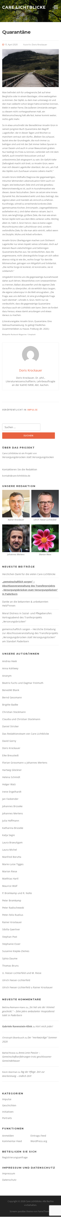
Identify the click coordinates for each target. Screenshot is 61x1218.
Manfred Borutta (11, 856)
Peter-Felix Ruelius (12, 914)
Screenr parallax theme (21, 1211)
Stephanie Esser (11, 944)
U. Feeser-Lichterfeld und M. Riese (21, 973)
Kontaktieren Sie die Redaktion (19, 469)
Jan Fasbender (10, 798)
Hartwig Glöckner (12, 770)
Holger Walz (9, 784)
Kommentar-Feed (12, 1141)
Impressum (8, 1173)
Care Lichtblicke (24, 7)
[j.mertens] (16, 538)
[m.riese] (45, 538)
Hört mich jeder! (44, 1026)
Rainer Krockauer (12, 922)
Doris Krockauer (39, 44)
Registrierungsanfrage (15, 1157)
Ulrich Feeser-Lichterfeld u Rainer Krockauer (27, 987)
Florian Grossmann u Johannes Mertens (24, 762)
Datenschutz (9, 1179)
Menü (56, 7)
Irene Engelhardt (11, 791)
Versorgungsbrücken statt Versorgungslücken (28, 457)
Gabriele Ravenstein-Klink (17, 1026)
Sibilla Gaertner (11, 929)
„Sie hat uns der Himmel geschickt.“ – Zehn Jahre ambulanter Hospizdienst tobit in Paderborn (28, 1011)
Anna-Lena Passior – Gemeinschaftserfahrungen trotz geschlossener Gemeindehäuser (27, 1057)
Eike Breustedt (10, 755)
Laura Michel (9, 849)
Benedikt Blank (10, 690)
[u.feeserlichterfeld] (45, 503)
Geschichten (9, 1105)
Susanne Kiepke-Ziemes (15, 951)
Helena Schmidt (11, 777)
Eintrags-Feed (38, 1135)
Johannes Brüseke (12, 806)
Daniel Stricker (10, 726)
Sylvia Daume (9, 958)
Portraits (7, 1118)
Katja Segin (8, 835)
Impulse (32, 409)
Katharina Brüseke (12, 828)
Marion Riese (9, 871)
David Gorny (9, 740)
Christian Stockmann (14, 712)
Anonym (7, 675)
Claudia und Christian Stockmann (21, 719)
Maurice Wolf (9, 886)
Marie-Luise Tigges (13, 864)
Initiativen (8, 1111)
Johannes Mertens (12, 813)
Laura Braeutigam (12, 842)
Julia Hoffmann (10, 820)
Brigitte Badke (10, 704)
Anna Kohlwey (10, 668)
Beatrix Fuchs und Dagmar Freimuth (22, 683)
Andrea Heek (9, 661)
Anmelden (8, 1135)
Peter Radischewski (13, 907)
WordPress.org (38, 1141)
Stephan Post (9, 936)
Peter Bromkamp (11, 900)
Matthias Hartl (10, 878)
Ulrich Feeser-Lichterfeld (16, 980)
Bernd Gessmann (12, 697)
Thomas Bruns (10, 965)
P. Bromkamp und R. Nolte (17, 893)
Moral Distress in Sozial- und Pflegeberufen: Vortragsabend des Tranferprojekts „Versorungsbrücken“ (27, 617)
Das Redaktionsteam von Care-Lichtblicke (25, 733)
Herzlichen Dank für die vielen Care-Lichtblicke (28, 574)
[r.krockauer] (16, 503)
